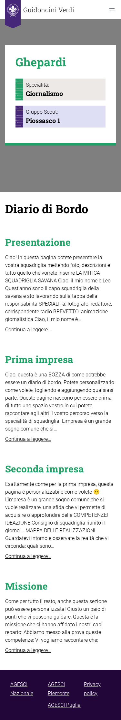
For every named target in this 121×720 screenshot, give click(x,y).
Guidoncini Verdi (48, 9)
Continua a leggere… (28, 330)
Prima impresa (39, 359)
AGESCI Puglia (64, 705)
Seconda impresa (44, 468)
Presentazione (38, 242)
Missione (26, 586)
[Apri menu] (112, 10)
